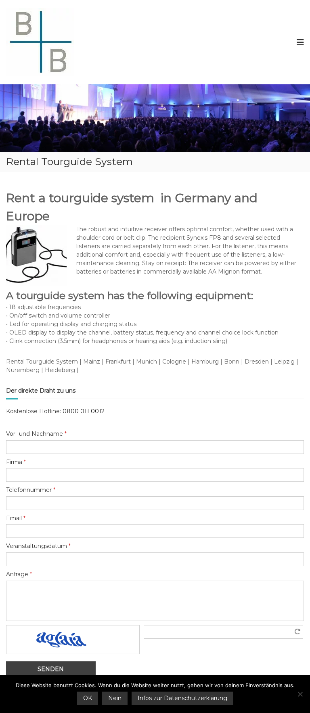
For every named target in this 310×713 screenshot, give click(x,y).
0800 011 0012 (84, 411)
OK (87, 698)
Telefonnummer (30, 489)
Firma (16, 462)
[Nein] (300, 694)
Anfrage (19, 574)
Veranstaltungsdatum (38, 546)
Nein (114, 698)
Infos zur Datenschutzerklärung (182, 698)
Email (15, 518)
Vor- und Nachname (36, 433)
